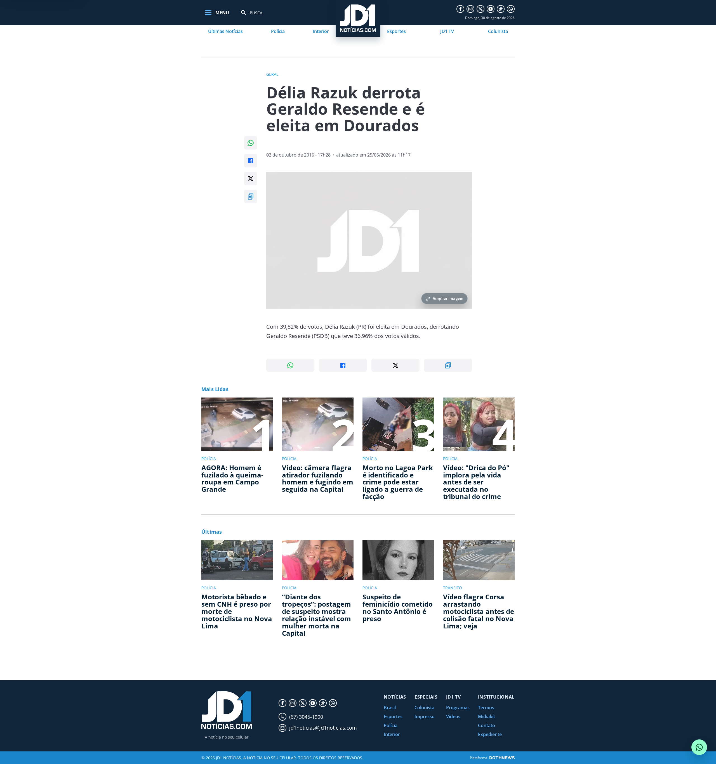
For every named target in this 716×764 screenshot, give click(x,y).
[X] (480, 9)
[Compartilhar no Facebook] (250, 160)
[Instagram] (470, 9)
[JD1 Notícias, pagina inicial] (226, 710)
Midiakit (486, 716)
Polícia (278, 31)
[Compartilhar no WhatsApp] (250, 143)
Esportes (396, 31)
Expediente (490, 734)
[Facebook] (460, 9)
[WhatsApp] (511, 9)
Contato (486, 725)
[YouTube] (490, 9)
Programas (458, 707)
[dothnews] (502, 757)
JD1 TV (447, 31)
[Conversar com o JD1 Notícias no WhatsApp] (699, 747)
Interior (321, 31)
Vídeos (453, 716)
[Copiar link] (250, 196)
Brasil (390, 707)
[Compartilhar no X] (250, 178)
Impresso (424, 716)
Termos (486, 707)
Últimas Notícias (225, 31)
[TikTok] (501, 9)
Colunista (498, 31)
